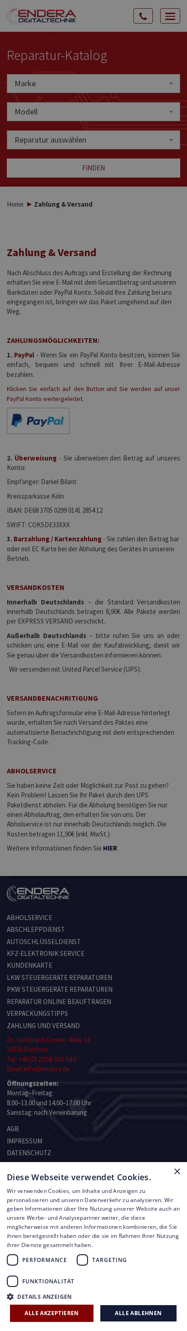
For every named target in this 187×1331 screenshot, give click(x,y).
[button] (93, 1296)
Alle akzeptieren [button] (52, 1313)
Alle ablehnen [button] (138, 1313)
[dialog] (93, 665)
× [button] (176, 1171)
